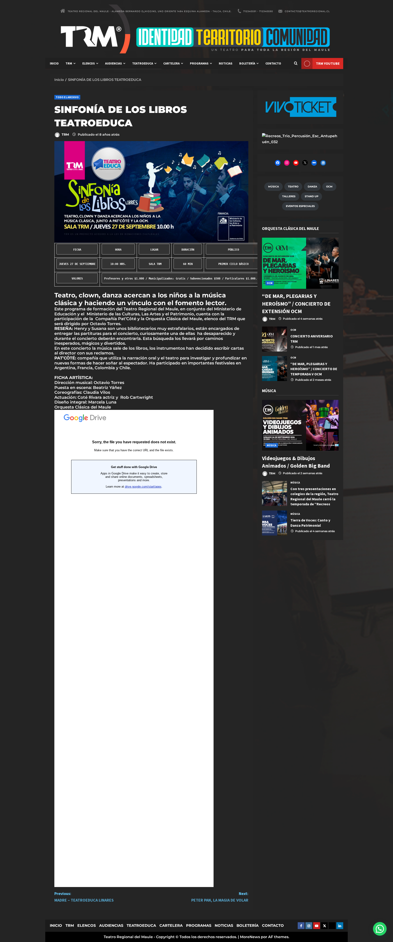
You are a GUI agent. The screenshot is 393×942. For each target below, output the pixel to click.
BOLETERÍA (247, 63)
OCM (269, 283)
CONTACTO (273, 63)
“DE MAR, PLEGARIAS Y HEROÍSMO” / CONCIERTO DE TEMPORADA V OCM (274, 368)
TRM (69, 63)
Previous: (84, 897)
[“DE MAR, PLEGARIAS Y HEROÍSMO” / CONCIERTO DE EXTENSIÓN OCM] (300, 263)
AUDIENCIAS (113, 63)
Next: (219, 897)
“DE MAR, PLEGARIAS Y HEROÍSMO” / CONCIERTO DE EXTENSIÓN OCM (296, 303)
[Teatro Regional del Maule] (300, 139)
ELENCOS (88, 63)
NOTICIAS (225, 63)
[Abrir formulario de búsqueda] (295, 63)
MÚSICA (272, 445)
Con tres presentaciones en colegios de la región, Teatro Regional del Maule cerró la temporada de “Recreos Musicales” (274, 493)
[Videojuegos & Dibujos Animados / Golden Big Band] (300, 425)
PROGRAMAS (199, 63)
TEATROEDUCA (142, 63)
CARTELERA (171, 63)
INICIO (54, 63)
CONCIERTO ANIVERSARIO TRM (274, 338)
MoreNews (250, 937)
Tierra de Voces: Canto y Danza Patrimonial (274, 523)
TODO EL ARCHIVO (67, 97)
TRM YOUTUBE (328, 63)
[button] (380, 929)
